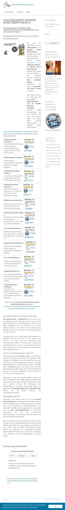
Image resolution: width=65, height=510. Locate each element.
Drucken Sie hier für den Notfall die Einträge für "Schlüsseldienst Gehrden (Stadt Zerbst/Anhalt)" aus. (22, 481)
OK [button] (55, 506)
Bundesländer (9, 12)
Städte (28, 12)
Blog (46, 499)
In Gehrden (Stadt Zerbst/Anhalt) (21, 451)
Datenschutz (51, 499)
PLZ (11, 456)
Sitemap (5, 499)
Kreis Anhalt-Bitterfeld (16, 134)
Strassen (22, 456)
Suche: (47, 34)
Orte (33, 456)
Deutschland (27, 132)
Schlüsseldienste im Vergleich (12, 132)
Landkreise (19, 12)
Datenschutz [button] (33, 507)
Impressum (59, 499)
